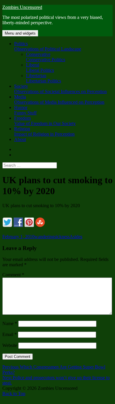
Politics (47, 46)
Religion (44, 131)
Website (9, 345)
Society (60, 89)
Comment (13, 274)
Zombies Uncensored (22, 7)
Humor (25, 110)
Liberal (40, 67)
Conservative (45, 57)
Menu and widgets (20, 33)
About (20, 139)
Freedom (45, 121)
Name (9, 323)
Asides (76, 236)
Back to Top (13, 393)
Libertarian (43, 78)
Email (9, 334)
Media (59, 99)
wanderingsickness (52, 236)
